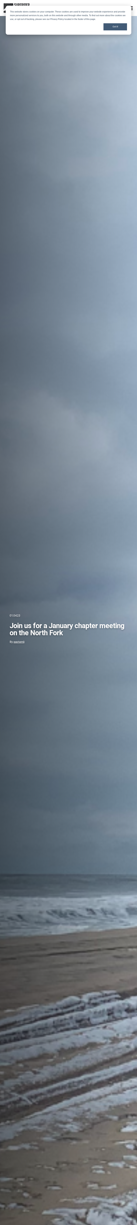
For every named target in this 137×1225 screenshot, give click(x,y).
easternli (19, 642)
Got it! (115, 26)
